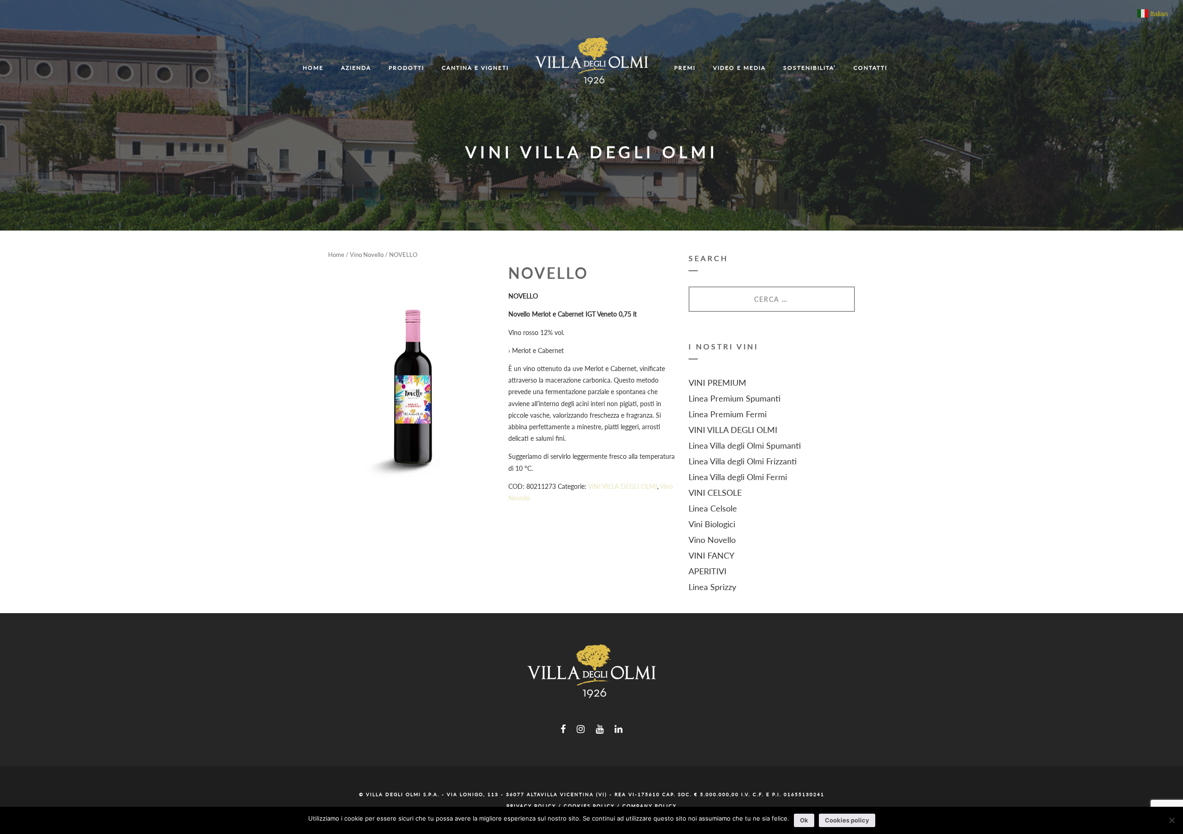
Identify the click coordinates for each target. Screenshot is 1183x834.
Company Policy (649, 806)
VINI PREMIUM (717, 382)
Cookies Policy (589, 806)
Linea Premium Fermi (728, 414)
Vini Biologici (712, 524)
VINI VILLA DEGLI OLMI (622, 486)
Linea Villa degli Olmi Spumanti (745, 445)
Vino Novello (367, 254)
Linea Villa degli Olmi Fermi (738, 477)
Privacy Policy (531, 806)
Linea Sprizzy (712, 587)
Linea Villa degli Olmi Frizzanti (743, 461)
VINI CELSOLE (715, 492)
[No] (1171, 820)
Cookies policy (847, 820)
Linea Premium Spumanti (735, 398)
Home (336, 254)
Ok (804, 820)
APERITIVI (707, 571)
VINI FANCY (711, 555)
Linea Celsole (713, 508)
